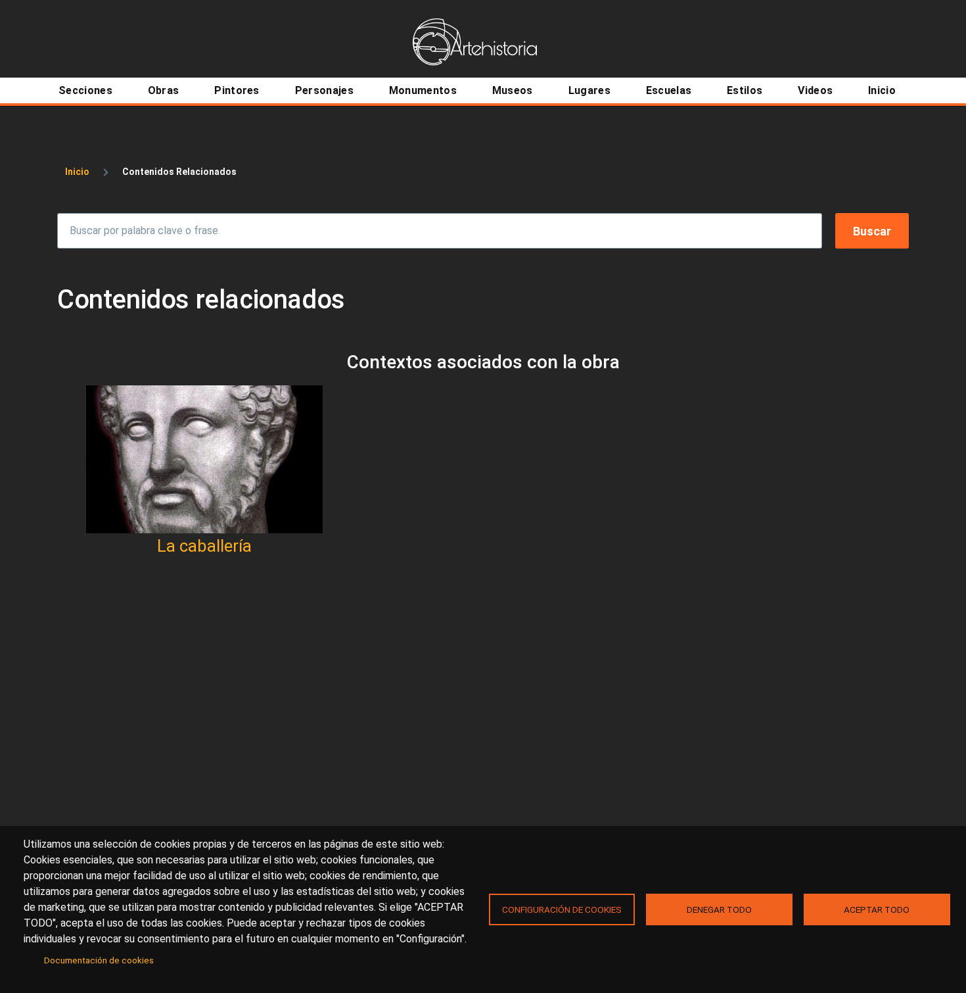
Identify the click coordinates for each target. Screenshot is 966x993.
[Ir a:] (204, 459)
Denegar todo (719, 909)
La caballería (204, 546)
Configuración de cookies (562, 909)
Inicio (77, 171)
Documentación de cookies (99, 960)
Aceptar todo (876, 909)
